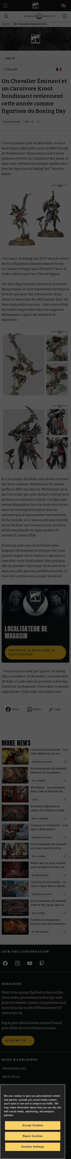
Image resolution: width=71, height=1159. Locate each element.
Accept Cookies (32, 1125)
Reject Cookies (33, 1136)
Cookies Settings (32, 1146)
